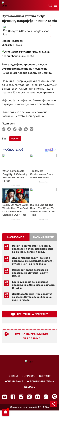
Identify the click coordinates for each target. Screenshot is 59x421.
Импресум (29, 376)
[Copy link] (3, 129)
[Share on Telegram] (15, 129)
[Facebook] (12, 396)
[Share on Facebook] (9, 129)
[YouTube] (4, 397)
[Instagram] (21, 396)
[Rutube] (37, 396)
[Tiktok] (46, 396)
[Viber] (54, 396)
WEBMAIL (29, 386)
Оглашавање (14, 381)
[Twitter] (29, 396)
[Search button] (50, 5)
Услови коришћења (40, 381)
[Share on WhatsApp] (26, 129)
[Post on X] (20, 129)
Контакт (45, 376)
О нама (13, 376)
